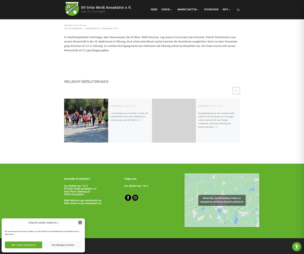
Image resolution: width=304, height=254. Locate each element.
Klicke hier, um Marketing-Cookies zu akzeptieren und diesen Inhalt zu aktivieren (222, 200)
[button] (80, 222)
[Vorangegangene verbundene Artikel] (228, 90)
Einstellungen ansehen (63, 244)
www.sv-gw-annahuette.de (86, 203)
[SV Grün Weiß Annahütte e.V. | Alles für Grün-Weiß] (72, 9)
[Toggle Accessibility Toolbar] (297, 247)
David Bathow (75, 28)
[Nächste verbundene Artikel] (236, 90)
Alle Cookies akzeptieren (24, 244)
